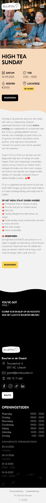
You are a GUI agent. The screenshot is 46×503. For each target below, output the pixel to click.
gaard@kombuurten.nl (20, 372)
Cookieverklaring (32, 491)
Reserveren (10, 98)
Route (7, 395)
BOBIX (24, 500)
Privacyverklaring (16, 491)
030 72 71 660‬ (15, 378)
